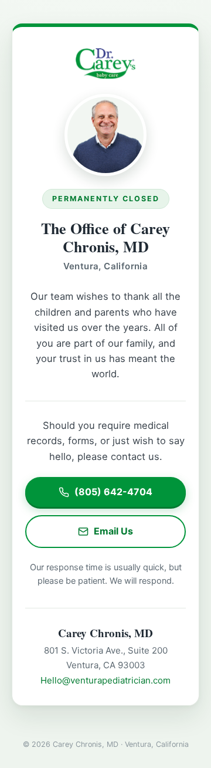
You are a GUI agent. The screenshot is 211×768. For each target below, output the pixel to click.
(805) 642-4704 (113, 492)
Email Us (113, 531)
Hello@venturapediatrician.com (105, 680)
